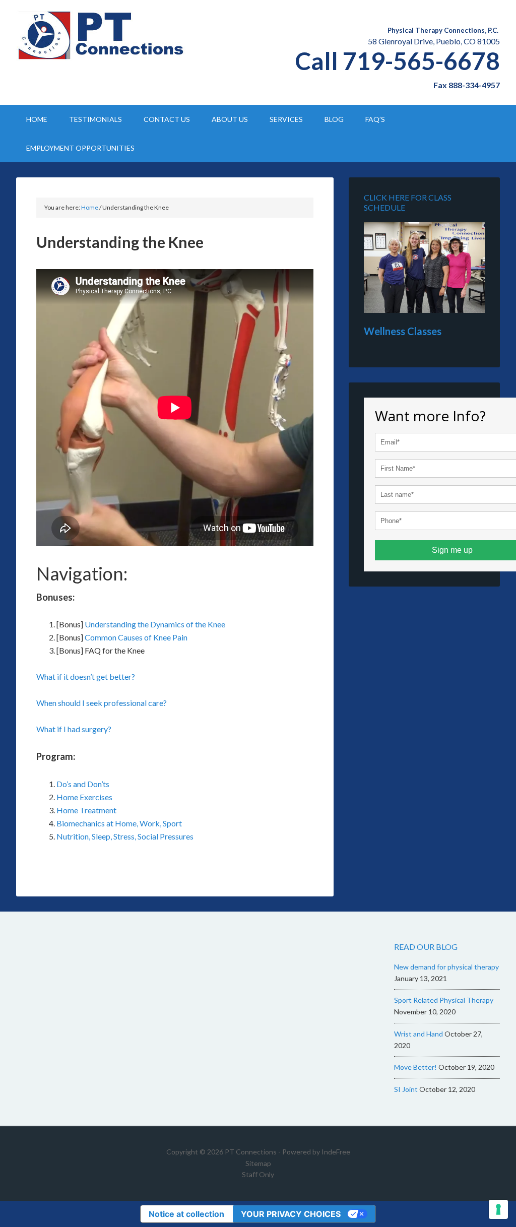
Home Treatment (86, 810)
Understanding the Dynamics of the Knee (154, 624)
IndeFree (335, 1151)
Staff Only (258, 1174)
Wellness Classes (402, 331)
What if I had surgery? (73, 729)
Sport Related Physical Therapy (443, 1000)
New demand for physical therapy (446, 966)
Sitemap (258, 1163)
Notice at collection (186, 1214)
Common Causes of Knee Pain (136, 637)
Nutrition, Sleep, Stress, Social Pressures (125, 836)
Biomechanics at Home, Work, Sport (119, 823)
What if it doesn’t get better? (85, 676)
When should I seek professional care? (101, 702)
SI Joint (406, 1089)
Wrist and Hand (418, 1033)
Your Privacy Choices (291, 1214)
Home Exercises (85, 797)
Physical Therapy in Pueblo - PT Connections (101, 35)
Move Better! (415, 1067)
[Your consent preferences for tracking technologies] (498, 1209)
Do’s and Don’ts (82, 784)
